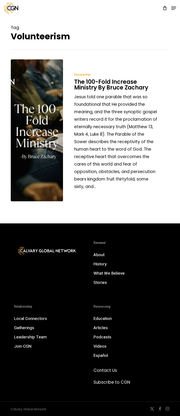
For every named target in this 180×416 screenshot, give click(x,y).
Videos (100, 346)
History (100, 264)
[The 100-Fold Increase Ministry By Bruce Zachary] (37, 130)
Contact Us (105, 370)
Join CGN (22, 346)
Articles (101, 328)
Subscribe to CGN (112, 382)
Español (101, 355)
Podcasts (102, 337)
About (99, 255)
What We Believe (109, 273)
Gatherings (24, 328)
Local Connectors (30, 319)
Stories (100, 282)
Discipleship (82, 75)
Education (103, 319)
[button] (173, 8)
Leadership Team (30, 337)
